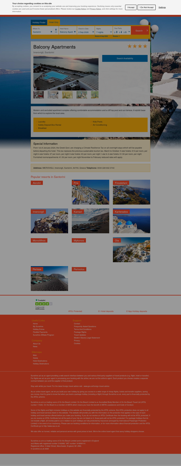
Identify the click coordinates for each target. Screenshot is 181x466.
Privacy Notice (95, 9)
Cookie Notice (80, 9)
